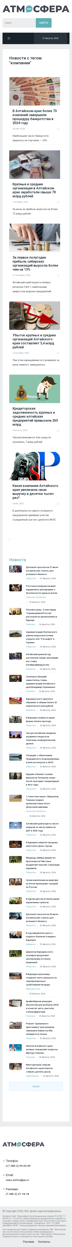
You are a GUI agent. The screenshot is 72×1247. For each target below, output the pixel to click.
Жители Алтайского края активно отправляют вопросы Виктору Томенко (42, 1049)
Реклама (28, 1241)
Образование (32, 1076)
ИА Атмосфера (36, 9)
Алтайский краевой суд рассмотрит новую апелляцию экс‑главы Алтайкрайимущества (42, 659)
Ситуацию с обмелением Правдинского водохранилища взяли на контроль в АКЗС (42, 759)
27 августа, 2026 (48, 578)
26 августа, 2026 (37, 602)
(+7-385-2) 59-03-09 (18, 1165)
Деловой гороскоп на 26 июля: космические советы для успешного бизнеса (42, 917)
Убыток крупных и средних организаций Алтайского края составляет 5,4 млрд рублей (34, 341)
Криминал (31, 669)
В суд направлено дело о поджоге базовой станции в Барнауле (41, 936)
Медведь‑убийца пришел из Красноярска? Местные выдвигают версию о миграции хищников (42, 863)
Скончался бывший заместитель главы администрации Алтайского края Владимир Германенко (40, 681)
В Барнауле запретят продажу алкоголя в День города (41, 844)
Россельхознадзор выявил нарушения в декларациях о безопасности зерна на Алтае (41, 589)
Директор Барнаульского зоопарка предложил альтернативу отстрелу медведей (39, 957)
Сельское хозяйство (36, 597)
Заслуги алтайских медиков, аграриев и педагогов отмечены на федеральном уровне (41, 738)
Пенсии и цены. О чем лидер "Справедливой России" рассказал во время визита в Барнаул (41, 614)
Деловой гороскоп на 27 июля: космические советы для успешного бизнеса (42, 570)
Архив (36, 1086)
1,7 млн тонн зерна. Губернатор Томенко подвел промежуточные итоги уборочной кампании (42, 801)
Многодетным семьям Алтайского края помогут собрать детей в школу (39, 1068)
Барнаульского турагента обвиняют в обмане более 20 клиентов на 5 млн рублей (41, 702)
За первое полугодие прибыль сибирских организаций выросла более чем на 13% (35, 263)
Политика (30, 624)
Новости (17, 559)
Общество (31, 578)
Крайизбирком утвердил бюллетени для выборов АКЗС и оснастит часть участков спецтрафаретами (42, 1006)
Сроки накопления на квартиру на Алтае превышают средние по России (42, 883)
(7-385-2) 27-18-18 (17, 1194)
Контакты (44, 1241)
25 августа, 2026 (48, 944)
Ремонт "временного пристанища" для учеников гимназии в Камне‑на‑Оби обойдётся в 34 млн (40, 1028)
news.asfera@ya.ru (17, 1180)
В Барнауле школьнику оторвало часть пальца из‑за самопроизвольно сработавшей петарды (41, 979)
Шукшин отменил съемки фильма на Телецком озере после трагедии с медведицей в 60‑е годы (42, 779)
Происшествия (33, 989)
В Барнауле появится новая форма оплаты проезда (40, 719)
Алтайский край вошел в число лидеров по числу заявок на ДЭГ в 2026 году (42, 827)
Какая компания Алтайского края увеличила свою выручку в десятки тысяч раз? (35, 492)
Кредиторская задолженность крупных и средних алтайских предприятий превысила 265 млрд (35, 416)
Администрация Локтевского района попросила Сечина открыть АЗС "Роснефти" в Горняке (41, 637)
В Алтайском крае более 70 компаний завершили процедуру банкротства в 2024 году (35, 117)
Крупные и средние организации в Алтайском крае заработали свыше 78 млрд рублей (34, 190)
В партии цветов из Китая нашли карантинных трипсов (42, 901)
